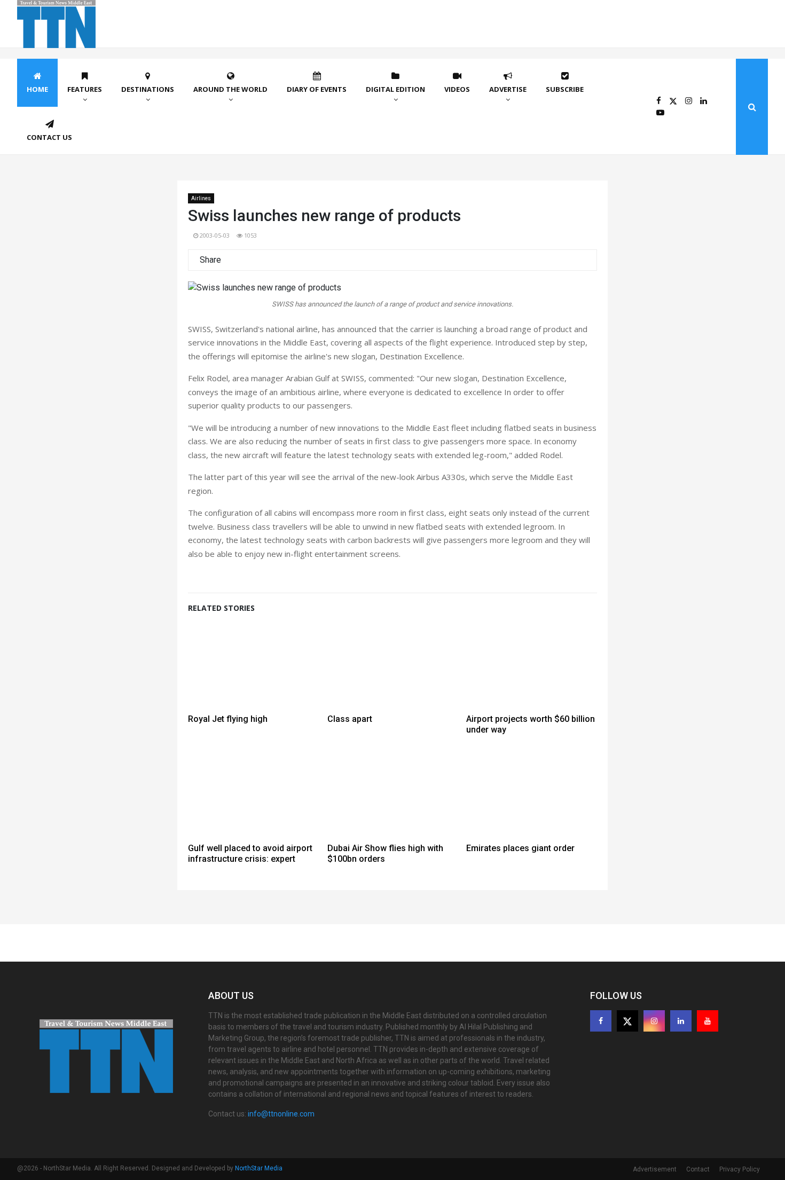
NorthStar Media (258, 1168)
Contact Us (49, 137)
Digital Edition (395, 89)
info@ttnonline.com (281, 1114)
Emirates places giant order (520, 848)
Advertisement (655, 1169)
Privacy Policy (739, 1169)
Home (37, 89)
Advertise (508, 89)
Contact (698, 1169)
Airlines (201, 198)
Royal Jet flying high (228, 719)
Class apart (349, 719)
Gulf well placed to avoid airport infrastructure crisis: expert (250, 853)
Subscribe (565, 89)
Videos (457, 89)
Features (84, 89)
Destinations (147, 89)
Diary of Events (317, 89)
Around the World (230, 89)
